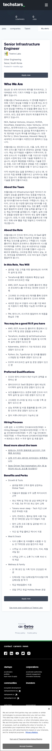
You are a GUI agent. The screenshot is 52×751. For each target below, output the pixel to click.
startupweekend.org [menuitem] (11, 691)
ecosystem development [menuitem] (12, 688)
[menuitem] (46, 5)
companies (15, 28)
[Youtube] (18, 655)
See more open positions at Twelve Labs (26, 608)
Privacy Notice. (32, 732)
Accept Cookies (26, 746)
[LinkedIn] (13, 655)
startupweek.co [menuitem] (9, 694)
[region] (26, 728)
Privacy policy (20, 633)
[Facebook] (7, 655)
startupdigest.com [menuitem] (10, 698)
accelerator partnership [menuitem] (34, 672)
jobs (4, 28)
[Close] (49, 709)
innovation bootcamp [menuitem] (33, 676)
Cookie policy (32, 633)
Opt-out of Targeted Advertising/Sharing (26, 739)
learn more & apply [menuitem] (10, 676)
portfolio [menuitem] (7, 674)
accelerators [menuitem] (8, 672)
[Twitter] (24, 655)
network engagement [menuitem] (33, 674)
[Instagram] (30, 655)
